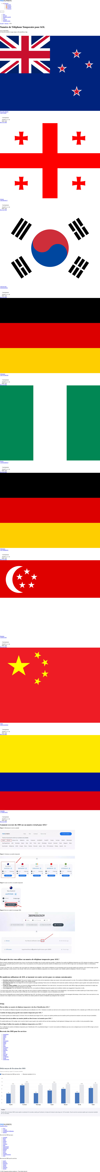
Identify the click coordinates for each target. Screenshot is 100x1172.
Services (6, 23)
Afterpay (5, 1055)
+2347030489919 (4, 462)
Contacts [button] (5, 19)
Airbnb (4, 1035)
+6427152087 (3, 113)
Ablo (4, 1038)
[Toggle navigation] (2, 12)
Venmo (4, 1164)
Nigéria (1, 461)
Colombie (2, 811)
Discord (5, 1162)
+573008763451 (4, 812)
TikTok (4, 1166)
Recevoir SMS (3, 122)
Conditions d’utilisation (8, 1131)
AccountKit (5, 1041)
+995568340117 (4, 200)
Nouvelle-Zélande (4, 111)
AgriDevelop (6, 1059)
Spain (4, 1152)
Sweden (5, 1153)
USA (4, 1156)
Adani (4, 1052)
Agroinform (5, 1034)
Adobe (4, 1043)
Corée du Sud (3, 286)
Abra (4, 1039)
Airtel (4, 1046)
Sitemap (5, 1132)
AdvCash (5, 1054)
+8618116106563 (4, 725)
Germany (5, 1144)
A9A (4, 1045)
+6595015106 (3, 637)
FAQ (4, 1128)
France (4, 1142)
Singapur (2, 636)
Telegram (5, 1167)
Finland (4, 1141)
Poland (4, 1150)
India (4, 1145)
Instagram (5, 1163)
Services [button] (5, 15)
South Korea (6, 1146)
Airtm (4, 1051)
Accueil (2, 23)
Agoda (4, 1058)
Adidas (4, 1042)
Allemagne (2, 374)
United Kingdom (7, 1154)
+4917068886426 (4, 550)
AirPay (4, 1037)
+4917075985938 (4, 375)
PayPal (4, 1168)
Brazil (4, 1138)
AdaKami (5, 1050)
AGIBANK (5, 1056)
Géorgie (2, 199)
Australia (5, 1137)
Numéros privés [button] (6, 21)
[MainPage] (6, 1)
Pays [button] (4, 14)
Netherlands (5, 1148)
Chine (1, 723)
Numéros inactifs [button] (7, 17)
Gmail (4, 1161)
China (4, 1140)
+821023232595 (4, 288)
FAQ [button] (4, 18)
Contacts (5, 1129)
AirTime (5, 1049)
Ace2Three (5, 1047)
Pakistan (5, 1149)
